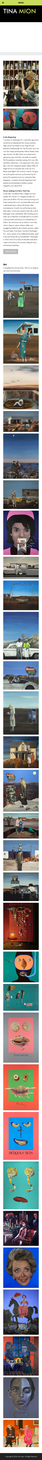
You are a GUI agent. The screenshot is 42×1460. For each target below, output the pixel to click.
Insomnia (21, 1037)
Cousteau (21, 967)
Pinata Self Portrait (21, 926)
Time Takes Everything (21, 494)
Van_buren (21, 1312)
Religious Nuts (21, 1136)
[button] (2, 37)
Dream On (21, 421)
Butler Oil (21, 997)
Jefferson (21, 1397)
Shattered (21, 568)
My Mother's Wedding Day (21, 675)
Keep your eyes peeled (21, 1185)
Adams (21, 1356)
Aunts (21, 1433)
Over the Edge (21, 791)
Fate (21, 886)
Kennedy (21, 533)
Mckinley (21, 1228)
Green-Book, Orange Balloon (21, 636)
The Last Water (21, 387)
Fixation (21, 855)
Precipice (21, 456)
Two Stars (21, 296)
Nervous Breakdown (21, 1087)
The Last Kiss (21, 826)
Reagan (21, 1267)
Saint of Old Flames (21, 342)
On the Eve (21, 752)
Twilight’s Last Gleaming (21, 713)
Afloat (21, 595)
